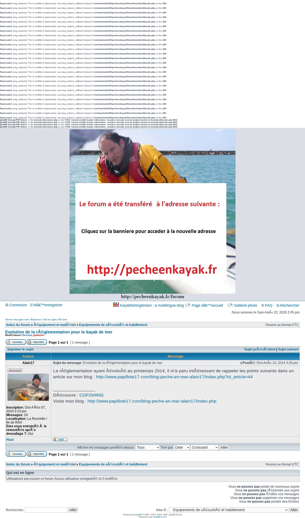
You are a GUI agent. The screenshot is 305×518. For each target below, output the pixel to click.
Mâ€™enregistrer (47, 305)
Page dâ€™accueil (207, 305)
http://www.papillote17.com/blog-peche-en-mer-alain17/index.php (152, 401)
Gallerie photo (245, 305)
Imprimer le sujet (20, 349)
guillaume (38, 335)
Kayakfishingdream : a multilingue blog (152, 305)
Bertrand (27, 335)
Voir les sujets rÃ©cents (55, 319)
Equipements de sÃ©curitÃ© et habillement (113, 325)
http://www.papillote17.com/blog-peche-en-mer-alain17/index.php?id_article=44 (174, 376)
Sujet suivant (288, 349)
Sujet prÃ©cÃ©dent (259, 349)
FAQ (268, 305)
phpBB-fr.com (160, 517)
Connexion (17, 305)
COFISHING (91, 395)
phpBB (138, 514)
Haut (10, 439)
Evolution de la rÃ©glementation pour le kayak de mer (58, 332)
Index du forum (18, 325)
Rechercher (289, 305)
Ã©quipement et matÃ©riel (55, 325)
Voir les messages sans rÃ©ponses (23, 319)
